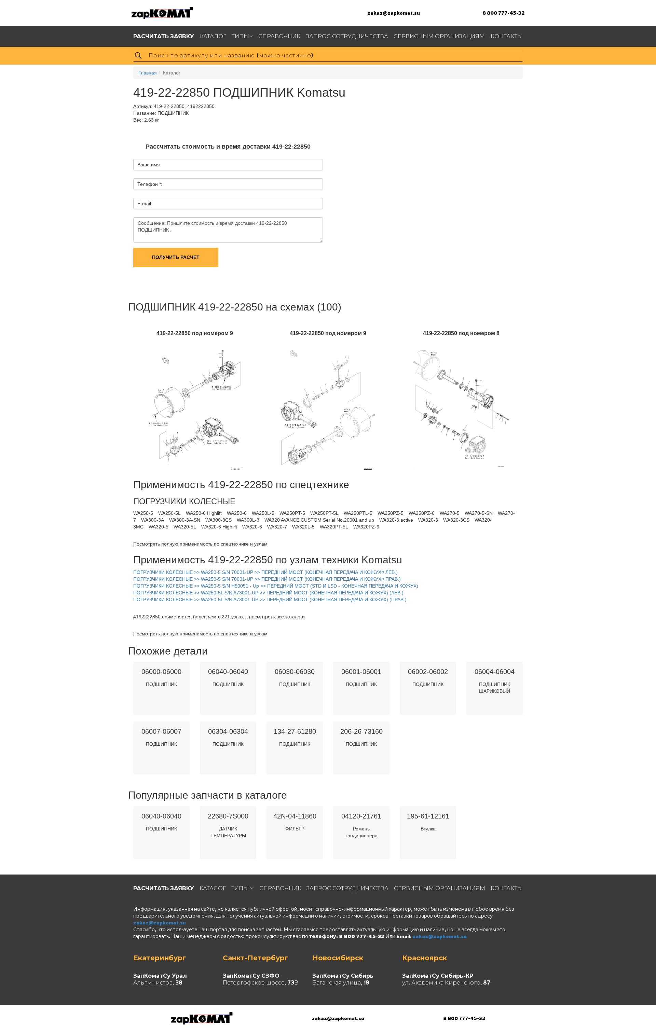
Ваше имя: (149, 164)
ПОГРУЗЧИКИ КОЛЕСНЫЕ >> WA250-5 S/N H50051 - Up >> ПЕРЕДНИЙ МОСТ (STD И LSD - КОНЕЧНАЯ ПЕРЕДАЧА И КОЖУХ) (275, 586)
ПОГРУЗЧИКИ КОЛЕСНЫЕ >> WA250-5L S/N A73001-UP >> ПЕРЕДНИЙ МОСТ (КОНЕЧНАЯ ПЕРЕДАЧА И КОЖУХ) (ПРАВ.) (270, 599)
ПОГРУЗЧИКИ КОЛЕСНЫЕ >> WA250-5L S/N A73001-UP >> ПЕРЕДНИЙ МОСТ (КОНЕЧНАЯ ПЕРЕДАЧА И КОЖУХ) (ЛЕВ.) (268, 592)
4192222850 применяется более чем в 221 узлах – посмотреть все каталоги (219, 616)
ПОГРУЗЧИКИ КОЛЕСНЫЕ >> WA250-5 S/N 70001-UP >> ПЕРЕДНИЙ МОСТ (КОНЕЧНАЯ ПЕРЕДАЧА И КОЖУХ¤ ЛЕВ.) (265, 572)
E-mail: (144, 203)
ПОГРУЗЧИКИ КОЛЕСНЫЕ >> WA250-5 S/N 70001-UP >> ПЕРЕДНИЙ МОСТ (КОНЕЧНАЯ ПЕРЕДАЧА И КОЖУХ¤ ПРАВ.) (267, 579)
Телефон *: (149, 184)
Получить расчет (176, 257)
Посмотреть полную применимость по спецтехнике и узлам (200, 544)
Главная (147, 72)
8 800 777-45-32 (503, 13)
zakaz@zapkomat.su (393, 13)
